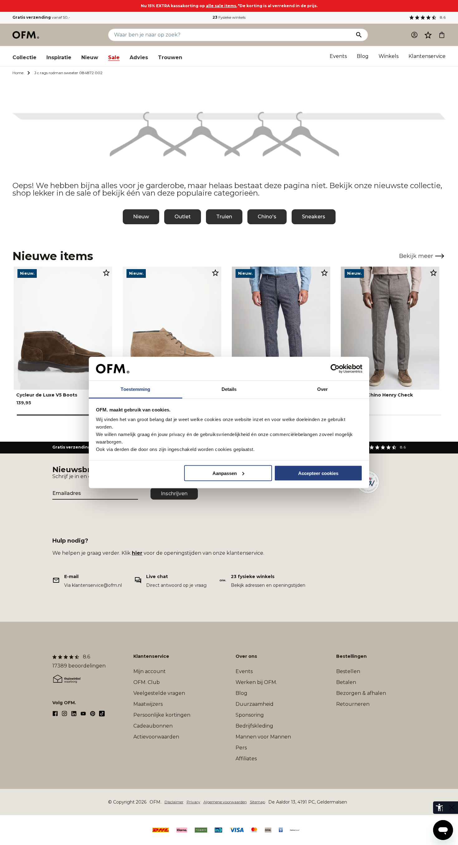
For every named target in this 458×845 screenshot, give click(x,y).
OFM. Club (146, 682)
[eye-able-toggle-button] (452, 807)
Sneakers (313, 217)
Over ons (246, 656)
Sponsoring (250, 715)
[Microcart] (442, 35)
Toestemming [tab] (135, 389)
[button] (428, 35)
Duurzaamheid (255, 704)
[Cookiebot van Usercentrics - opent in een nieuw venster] (335, 368)
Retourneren (353, 704)
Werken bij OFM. (256, 682)
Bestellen (348, 671)
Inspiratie (58, 57)
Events (338, 56)
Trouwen (170, 57)
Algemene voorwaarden (225, 802)
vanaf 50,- (41, 17)
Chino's (267, 217)
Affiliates (246, 759)
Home (17, 72)
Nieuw (89, 57)
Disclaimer (174, 802)
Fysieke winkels (229, 17)
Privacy (193, 802)
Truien (224, 217)
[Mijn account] (414, 35)
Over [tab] (322, 389)
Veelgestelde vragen (159, 693)
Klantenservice (427, 56)
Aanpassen (224, 473)
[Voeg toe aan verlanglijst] (106, 272)
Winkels (388, 56)
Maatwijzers (148, 704)
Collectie (24, 57)
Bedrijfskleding (254, 726)
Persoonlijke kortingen (161, 715)
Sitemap (257, 802)
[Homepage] (26, 35)
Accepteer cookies (318, 473)
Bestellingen (351, 656)
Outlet (182, 217)
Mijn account (149, 671)
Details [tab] (229, 389)
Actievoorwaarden (156, 737)
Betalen (346, 682)
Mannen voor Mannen (263, 737)
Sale (114, 57)
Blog (363, 56)
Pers (241, 748)
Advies (139, 57)
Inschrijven (174, 493)
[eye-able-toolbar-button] (439, 807)
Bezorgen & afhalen (361, 693)
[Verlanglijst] (428, 35)
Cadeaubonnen (153, 726)
